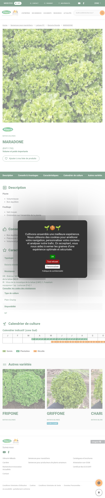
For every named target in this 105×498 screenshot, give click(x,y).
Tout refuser (52, 261)
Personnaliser (52, 266)
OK (52, 256)
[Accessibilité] (98, 492)
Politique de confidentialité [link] (52, 271)
